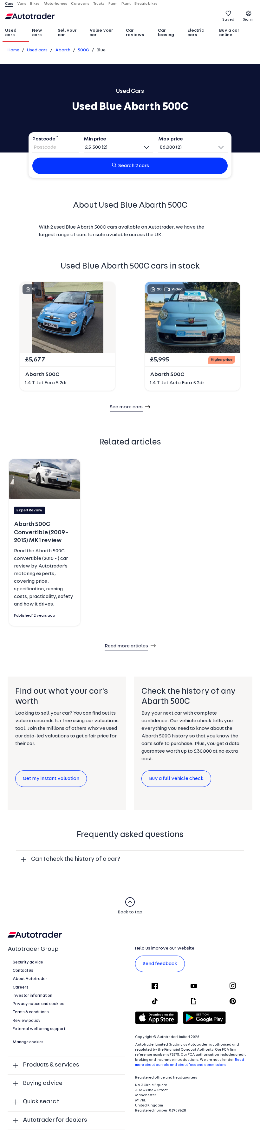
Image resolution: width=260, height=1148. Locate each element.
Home (13, 50)
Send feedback (160, 963)
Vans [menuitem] (21, 4)
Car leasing (166, 32)
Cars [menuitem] (9, 4)
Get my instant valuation (51, 778)
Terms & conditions (31, 1012)
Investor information (32, 996)
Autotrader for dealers (55, 1120)
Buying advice (42, 1083)
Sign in (249, 20)
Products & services (51, 1065)
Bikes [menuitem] (35, 4)
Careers (21, 987)
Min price (95, 139)
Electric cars (195, 32)
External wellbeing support (39, 1029)
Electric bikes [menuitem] (146, 4)
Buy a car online (229, 32)
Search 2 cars (133, 165)
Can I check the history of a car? (75, 859)
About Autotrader (30, 979)
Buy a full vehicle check (176, 778)
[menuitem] (16, 33)
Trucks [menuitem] (99, 4)
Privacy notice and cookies (38, 1004)
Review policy (27, 1021)
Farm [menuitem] (113, 4)
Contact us (23, 971)
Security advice (28, 962)
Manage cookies (28, 1042)
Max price (170, 139)
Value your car (101, 32)
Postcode (43, 139)
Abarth (62, 50)
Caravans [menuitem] (80, 4)
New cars (37, 32)
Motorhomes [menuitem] (55, 4)
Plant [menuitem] (126, 4)
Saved (228, 20)
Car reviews (135, 32)
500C (83, 50)
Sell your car (67, 32)
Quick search (41, 1102)
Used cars (10, 32)
